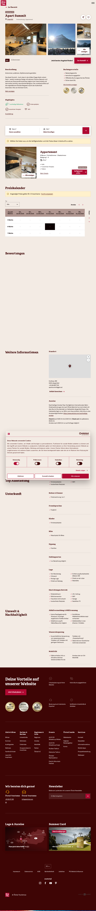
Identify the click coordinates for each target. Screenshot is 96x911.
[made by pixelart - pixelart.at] (84, 894)
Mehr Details (44, 173)
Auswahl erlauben (48, 476)
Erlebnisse (23, 744)
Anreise (36, 741)
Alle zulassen (75, 476)
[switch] (37, 463)
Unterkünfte (24, 737)
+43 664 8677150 (54, 385)
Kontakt (80, 737)
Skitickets (23, 741)
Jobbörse (61, 871)
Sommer (8, 741)
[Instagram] (40, 883)
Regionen (37, 737)
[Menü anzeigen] (93, 3)
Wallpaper (81, 755)
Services (81, 732)
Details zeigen (80, 470)
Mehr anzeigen (10, 91)
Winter (7, 737)
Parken (36, 748)
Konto (65, 746)
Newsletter (81, 741)
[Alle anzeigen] (20, 178)
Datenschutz (29, 871)
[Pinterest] (56, 883)
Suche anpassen (47, 194)
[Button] (88, 796)
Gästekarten (67, 737)
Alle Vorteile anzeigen (70, 85)
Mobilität (37, 744)
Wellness (8, 748)
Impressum (16, 871)
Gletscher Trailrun (54, 752)
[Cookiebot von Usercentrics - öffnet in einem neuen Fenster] (80, 434)
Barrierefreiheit (49, 871)
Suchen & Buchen (23, 733)
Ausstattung (9, 114)
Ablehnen (20, 476)
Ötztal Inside (69, 732)
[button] (69, 366)
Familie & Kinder (10, 751)
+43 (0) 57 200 (9, 799)
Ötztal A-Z (37, 751)
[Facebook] (45, 883)
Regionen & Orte (39, 733)
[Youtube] (50, 883)
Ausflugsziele (9, 744)
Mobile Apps (82, 748)
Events (52, 732)
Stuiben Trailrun (54, 748)
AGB (38, 871)
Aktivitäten (10, 732)
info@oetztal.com (27, 799)
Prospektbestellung (84, 751)
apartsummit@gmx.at (55, 387)
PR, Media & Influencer (76, 871)
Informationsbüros (84, 744)
